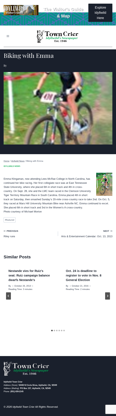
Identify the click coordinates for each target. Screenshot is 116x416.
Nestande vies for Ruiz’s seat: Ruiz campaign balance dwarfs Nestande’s (29, 275)
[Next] (107, 296)
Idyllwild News (12, 166)
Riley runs (11, 234)
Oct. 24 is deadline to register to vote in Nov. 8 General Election (83, 275)
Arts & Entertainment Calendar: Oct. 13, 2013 (86, 234)
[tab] (52, 330)
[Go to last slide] (8, 296)
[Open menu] (8, 36)
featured (9, 220)
